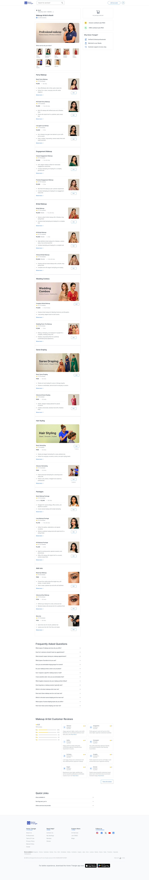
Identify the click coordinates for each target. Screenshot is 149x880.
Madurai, (97, 852)
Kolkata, (69, 852)
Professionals (30, 835)
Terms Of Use (30, 838)
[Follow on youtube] (109, 833)
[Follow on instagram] (97, 833)
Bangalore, (35, 852)
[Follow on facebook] (102, 833)
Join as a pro (114, 3)
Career (28, 847)
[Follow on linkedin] (113, 833)
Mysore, (101, 852)
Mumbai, (52, 852)
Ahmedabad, (64, 852)
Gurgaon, (80, 852)
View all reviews (107, 781)
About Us (29, 833)
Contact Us (50, 833)
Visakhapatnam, (27, 853)
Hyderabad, (46, 852)
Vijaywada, (115, 852)
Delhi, (59, 852)
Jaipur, (83, 852)
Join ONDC (74, 835)
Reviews (49, 838)
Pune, (55, 852)
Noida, (105, 852)
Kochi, (87, 852)
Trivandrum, (110, 852)
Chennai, (41, 852)
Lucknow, (92, 852)
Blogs (73, 838)
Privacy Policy (30, 841)
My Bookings (50, 835)
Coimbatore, (74, 852)
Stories (49, 841)
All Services (74, 833)
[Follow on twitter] (106, 833)
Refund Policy (30, 844)
